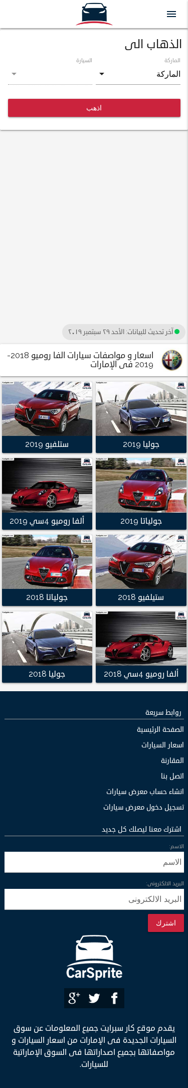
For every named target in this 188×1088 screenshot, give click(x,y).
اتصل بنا (172, 776)
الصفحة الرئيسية (160, 729)
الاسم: (176, 846)
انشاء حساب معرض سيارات (145, 792)
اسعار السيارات (162, 745)
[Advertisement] (94, 227)
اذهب (94, 107)
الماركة (172, 60)
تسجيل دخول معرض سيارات (143, 807)
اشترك (166, 922)
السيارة (84, 60)
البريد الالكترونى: (165, 883)
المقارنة (172, 760)
